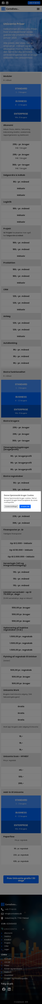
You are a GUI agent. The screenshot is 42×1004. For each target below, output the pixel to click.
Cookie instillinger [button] (11, 506)
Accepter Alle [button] (25, 506)
